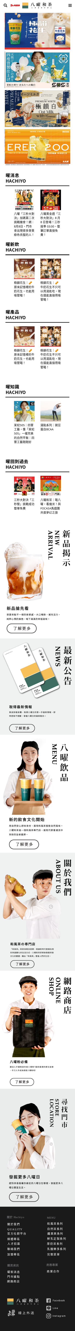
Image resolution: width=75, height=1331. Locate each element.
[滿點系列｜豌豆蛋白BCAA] (50, 411)
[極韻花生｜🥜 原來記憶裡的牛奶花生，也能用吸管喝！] (24, 269)
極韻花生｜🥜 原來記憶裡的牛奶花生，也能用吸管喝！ (24, 289)
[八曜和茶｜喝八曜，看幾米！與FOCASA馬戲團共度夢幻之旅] (50, 486)
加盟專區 (13, 1255)
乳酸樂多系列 (56, 1249)
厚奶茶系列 (55, 1244)
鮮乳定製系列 (56, 1239)
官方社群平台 (16, 1234)
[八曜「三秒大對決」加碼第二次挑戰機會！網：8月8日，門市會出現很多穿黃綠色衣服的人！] (24, 200)
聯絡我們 (13, 1249)
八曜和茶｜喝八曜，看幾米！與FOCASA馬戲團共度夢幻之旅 (50, 506)
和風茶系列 (55, 1224)
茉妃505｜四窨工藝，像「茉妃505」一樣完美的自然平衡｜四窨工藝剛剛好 (24, 433)
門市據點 (13, 1277)
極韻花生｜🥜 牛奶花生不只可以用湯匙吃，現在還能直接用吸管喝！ (50, 291)
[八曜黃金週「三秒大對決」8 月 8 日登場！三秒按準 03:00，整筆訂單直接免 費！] (50, 200)
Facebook (59, 1300)
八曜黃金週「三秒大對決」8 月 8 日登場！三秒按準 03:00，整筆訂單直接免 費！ (50, 224)
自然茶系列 (55, 1229)
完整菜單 (53, 1255)
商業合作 (53, 1272)
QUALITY (15, 1229)
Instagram (59, 1316)
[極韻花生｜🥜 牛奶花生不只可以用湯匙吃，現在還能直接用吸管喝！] (50, 269)
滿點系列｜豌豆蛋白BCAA (50, 427)
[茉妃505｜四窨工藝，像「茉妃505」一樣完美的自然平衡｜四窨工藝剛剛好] (24, 411)
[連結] (14, 5)
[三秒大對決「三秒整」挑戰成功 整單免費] (24, 486)
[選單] (70, 5)
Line (55, 1308)
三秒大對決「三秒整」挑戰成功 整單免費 (24, 504)
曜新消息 (13, 1272)
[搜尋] (5, 5)
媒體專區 (13, 1239)
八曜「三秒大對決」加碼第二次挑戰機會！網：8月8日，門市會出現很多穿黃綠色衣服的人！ (24, 224)
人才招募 (13, 1244)
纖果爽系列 (55, 1234)
